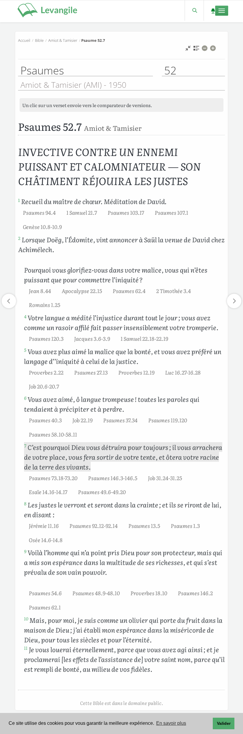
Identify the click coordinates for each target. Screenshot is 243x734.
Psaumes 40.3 (45, 420)
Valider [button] (224, 723)
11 (26, 648)
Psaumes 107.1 (171, 212)
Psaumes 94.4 (39, 212)
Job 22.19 (82, 420)
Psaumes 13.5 (144, 525)
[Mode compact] (188, 50)
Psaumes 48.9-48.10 (96, 593)
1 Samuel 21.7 (81, 212)
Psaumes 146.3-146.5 (112, 478)
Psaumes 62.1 (45, 607)
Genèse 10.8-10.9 (42, 226)
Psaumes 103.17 (126, 212)
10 (26, 618)
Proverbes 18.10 (148, 593)
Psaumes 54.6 (45, 593)
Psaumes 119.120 (167, 420)
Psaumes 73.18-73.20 (53, 478)
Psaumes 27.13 (91, 372)
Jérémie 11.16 (44, 525)
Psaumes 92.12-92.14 (93, 525)
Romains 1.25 (44, 304)
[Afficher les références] (196, 50)
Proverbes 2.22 (46, 372)
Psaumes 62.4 (129, 290)
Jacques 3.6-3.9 (92, 338)
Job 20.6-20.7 (44, 386)
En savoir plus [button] (171, 723)
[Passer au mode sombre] (213, 10)
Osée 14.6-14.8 (46, 540)
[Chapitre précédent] (8, 301)
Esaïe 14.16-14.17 (48, 492)
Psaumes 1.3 (185, 525)
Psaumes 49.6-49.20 (102, 492)
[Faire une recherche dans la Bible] (194, 10)
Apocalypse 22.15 (82, 290)
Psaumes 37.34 (120, 420)
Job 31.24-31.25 (165, 478)
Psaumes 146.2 (195, 593)
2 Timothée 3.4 (173, 290)
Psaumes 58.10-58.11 (53, 434)
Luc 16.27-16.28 (183, 372)
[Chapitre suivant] (234, 301)
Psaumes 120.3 (46, 338)
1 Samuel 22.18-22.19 (144, 338)
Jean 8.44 (40, 290)
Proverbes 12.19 (136, 372)
